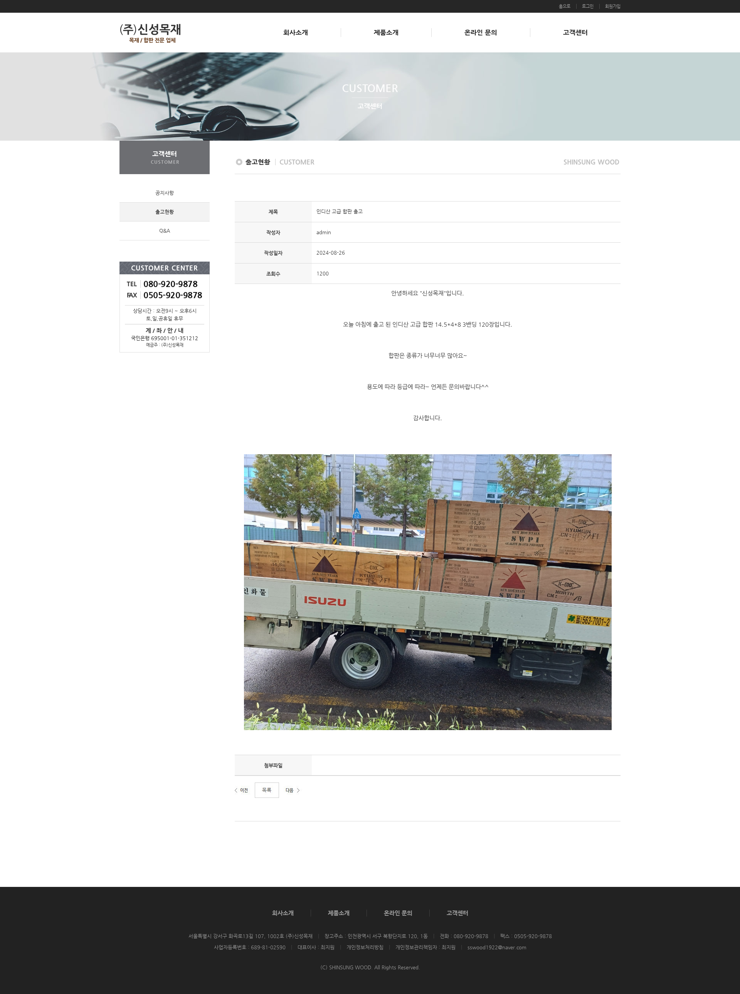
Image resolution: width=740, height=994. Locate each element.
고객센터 (575, 32)
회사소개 (295, 32)
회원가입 (613, 6)
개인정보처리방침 (364, 947)
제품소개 (386, 32)
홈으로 (564, 6)
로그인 (588, 6)
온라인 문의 (480, 32)
